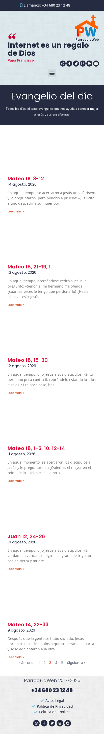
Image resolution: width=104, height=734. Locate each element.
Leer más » (16, 211)
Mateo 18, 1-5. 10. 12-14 (36, 448)
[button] (52, 73)
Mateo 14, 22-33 (28, 624)
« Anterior (27, 662)
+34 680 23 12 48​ (52, 690)
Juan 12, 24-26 (26, 536)
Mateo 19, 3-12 (26, 178)
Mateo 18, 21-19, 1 (29, 266)
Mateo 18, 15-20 (28, 360)
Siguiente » (76, 662)
